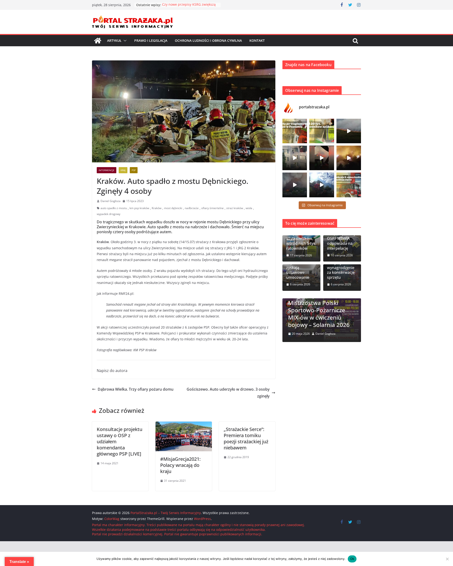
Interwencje (106, 170)
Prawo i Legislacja (150, 40)
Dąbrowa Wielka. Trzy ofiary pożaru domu (135, 389)
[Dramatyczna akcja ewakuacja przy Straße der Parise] (294, 158)
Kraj (123, 170)
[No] (447, 559)
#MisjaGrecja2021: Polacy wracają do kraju (180, 465)
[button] (124, 40)
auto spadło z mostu (114, 208)
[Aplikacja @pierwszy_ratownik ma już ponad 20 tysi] (321, 131)
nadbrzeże (192, 208)
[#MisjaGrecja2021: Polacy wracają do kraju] (183, 424)
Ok (352, 559)
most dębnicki (173, 208)
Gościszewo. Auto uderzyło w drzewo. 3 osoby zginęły (228, 393)
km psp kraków (139, 208)
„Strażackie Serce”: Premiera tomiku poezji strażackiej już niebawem (246, 438)
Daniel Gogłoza (111, 201)
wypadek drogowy (108, 214)
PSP (134, 170)
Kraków (156, 208)
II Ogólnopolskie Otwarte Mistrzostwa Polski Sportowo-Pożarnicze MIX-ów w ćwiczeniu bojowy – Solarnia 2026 (321, 310)
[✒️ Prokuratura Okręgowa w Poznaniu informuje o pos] (294, 131)
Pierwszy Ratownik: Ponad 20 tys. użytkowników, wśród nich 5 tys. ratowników (301, 236)
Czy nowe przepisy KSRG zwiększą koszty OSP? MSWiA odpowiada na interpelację (341, 236)
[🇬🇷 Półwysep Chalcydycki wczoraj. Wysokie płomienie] (294, 185)
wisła (249, 208)
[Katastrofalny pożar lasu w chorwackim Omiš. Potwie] (348, 158)
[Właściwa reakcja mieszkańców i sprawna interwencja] (321, 185)
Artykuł (114, 40)
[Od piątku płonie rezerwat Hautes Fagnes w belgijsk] (348, 131)
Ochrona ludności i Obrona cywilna (208, 40)
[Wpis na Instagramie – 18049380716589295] (348, 185)
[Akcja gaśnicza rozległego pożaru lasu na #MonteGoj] (321, 158)
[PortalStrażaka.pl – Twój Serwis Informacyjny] (97, 40)
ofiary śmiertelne (212, 208)
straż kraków (234, 208)
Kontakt (257, 40)
